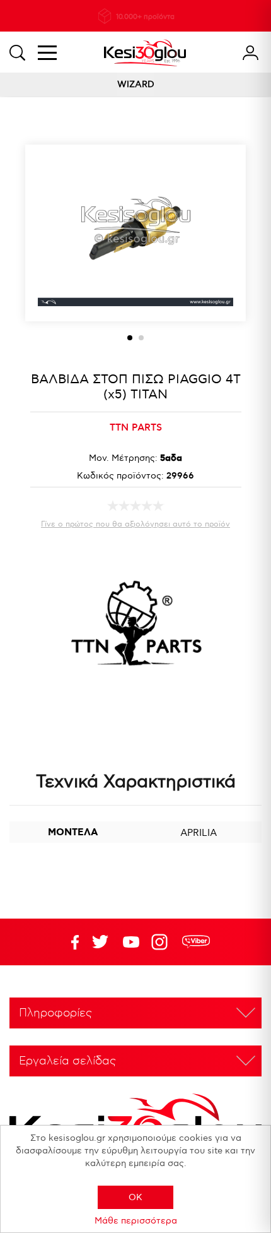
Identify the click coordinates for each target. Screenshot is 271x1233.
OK (135, 1197)
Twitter (131, 942)
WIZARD (135, 84)
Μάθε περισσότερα (136, 1220)
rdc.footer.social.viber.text (196, 942)
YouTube (100, 942)
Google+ (162, 942)
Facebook (69, 942)
